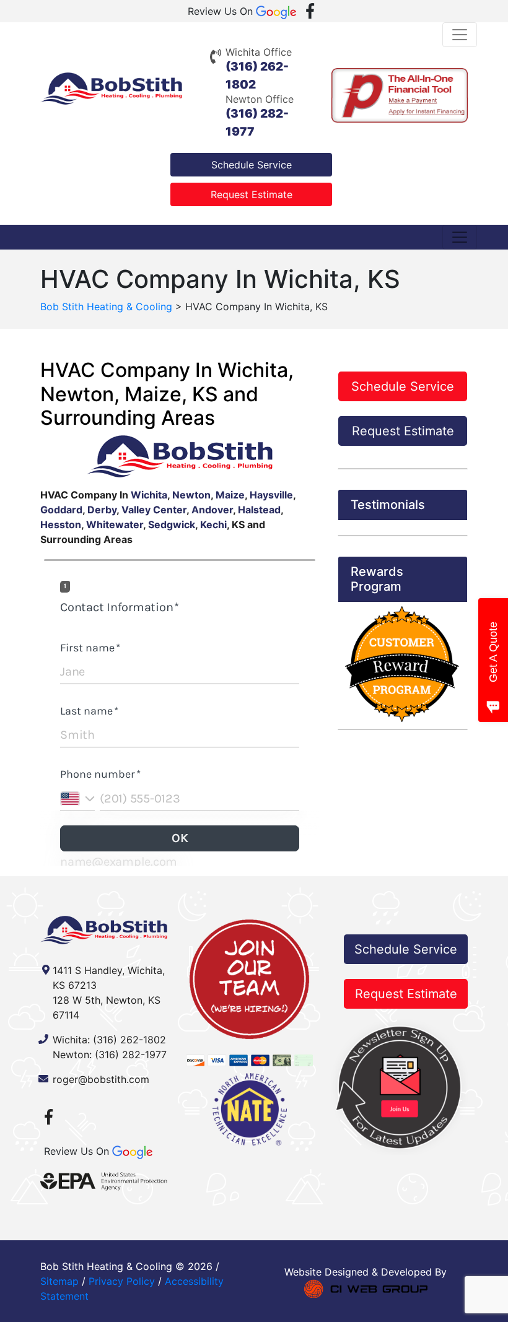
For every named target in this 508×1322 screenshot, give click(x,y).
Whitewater (114, 524)
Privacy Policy (122, 1281)
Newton (191, 495)
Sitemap (59, 1281)
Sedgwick (171, 524)
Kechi (213, 524)
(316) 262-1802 (129, 1039)
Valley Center (153, 509)
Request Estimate (251, 194)
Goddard (61, 509)
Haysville (271, 495)
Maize (230, 495)
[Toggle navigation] (459, 34)
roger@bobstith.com (101, 1079)
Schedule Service (251, 165)
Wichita (149, 495)
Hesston (60, 524)
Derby (101, 509)
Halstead (259, 509)
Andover (212, 509)
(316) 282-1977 (131, 1054)
